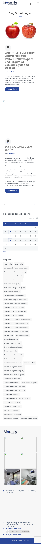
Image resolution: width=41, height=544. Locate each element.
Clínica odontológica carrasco (14, 296)
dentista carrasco (22, 335)
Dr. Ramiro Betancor (11, 339)
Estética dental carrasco (12, 359)
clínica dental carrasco (12, 292)
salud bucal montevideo (12, 414)
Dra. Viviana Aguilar (10, 351)
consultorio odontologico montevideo (17, 319)
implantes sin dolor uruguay (14, 375)
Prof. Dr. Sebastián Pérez (12, 406)
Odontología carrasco (12, 402)
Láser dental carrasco (11, 383)
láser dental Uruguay (29, 383)
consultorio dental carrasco (14, 308)
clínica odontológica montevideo (15, 300)
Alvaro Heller (11, 72)
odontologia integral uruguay (14, 390)
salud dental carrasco (29, 418)
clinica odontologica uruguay (14, 288)
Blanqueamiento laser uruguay (15, 272)
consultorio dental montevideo (15, 311)
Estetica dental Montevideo (13, 355)
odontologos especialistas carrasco (17, 398)
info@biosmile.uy (13, 535)
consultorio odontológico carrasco (16, 327)
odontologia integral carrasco (14, 387)
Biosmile (26, 540)
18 (10, 240)
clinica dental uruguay (12, 284)
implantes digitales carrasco (14, 367)
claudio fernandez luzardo (13, 276)
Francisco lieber (29, 363)
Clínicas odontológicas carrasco (15, 304)
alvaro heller (19, 264)
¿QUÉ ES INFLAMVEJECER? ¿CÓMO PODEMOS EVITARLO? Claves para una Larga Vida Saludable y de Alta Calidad (20, 60)
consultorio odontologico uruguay (16, 323)
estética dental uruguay (12, 363)
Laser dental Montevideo (12, 379)
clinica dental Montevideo (13, 280)
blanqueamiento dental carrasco (16, 268)
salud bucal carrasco (11, 410)
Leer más (13, 89)
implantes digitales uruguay (14, 371)
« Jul (4, 252)
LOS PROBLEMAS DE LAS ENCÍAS (19, 148)
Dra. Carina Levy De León (12, 343)
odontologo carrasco (11, 394)
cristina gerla (8, 335)
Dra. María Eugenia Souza (13, 347)
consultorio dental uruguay (13, 315)
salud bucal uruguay (11, 418)
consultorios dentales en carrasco (16, 331)
